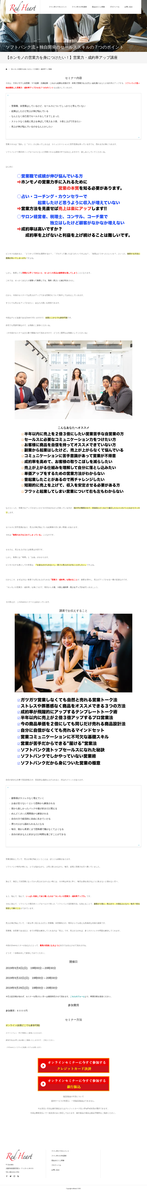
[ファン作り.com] (23, 7)
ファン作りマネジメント (58, 7)
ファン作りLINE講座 (79, 7)
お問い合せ (128, 7)
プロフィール (114, 7)
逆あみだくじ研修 (98, 7)
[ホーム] (6, 69)
